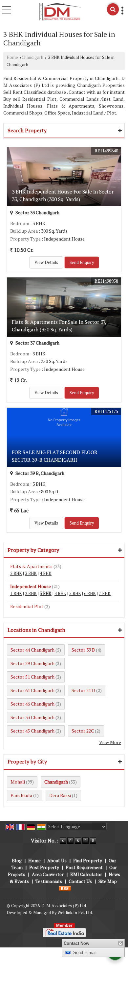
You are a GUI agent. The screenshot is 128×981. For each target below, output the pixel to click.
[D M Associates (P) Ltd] (60, 12)
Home (12, 57)
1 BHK (16, 593)
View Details (46, 262)
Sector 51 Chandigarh (32, 677)
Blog (17, 860)
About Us (57, 860)
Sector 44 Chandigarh (32, 650)
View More (110, 742)
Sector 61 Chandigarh (32, 690)
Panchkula (21, 795)
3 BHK (31, 573)
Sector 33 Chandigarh (32, 717)
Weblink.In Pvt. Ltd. (75, 913)
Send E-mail (84, 952)
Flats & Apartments (31, 566)
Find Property (87, 860)
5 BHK (75, 593)
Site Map (107, 881)
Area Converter (48, 874)
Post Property (44, 867)
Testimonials (48, 881)
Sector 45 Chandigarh (32, 731)
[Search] (113, 9)
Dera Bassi (60, 795)
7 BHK (105, 593)
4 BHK (46, 573)
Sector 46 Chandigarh (32, 704)
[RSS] (65, 888)
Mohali (18, 782)
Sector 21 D (83, 690)
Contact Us (80, 881)
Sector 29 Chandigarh (32, 663)
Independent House (30, 586)
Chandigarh (32, 57)
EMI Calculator (86, 874)
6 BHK (90, 593)
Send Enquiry (82, 262)
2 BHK (16, 573)
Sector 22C (83, 731)
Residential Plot (26, 606)
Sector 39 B (83, 650)
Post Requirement (84, 867)
